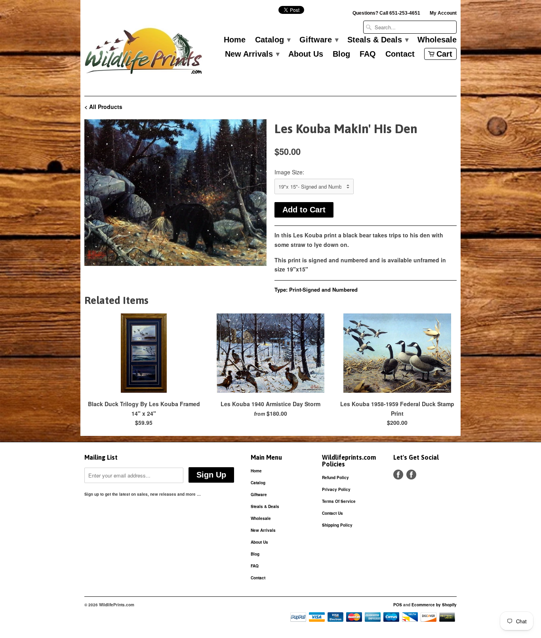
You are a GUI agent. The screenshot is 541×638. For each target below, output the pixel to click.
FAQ (368, 54)
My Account (443, 13)
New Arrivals (252, 54)
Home (235, 40)
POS (397, 604)
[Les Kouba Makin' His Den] (175, 192)
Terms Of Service (339, 501)
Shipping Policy (337, 525)
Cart (444, 54)
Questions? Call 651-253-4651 (386, 13)
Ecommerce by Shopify (434, 604)
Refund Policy (335, 477)
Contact (400, 54)
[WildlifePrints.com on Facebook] (411, 474)
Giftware (318, 40)
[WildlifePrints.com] (143, 53)
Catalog (272, 40)
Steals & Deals (377, 40)
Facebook (398, 474)
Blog (341, 54)
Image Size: (289, 172)
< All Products (103, 107)
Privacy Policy (336, 489)
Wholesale (437, 40)
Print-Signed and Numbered (323, 289)
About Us (305, 54)
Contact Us (332, 513)
